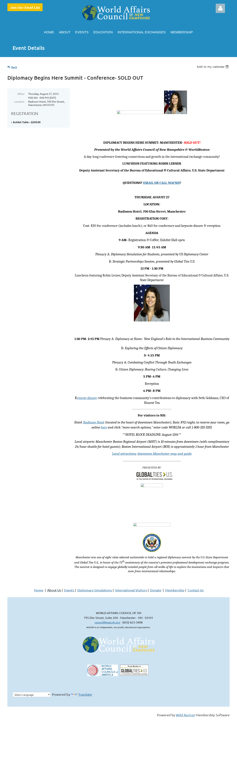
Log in (220, 8)
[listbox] (213, 66)
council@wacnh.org (107, 622)
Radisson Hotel (93, 422)
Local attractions (124, 454)
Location (19, 101)
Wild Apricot (185, 715)
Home (38, 590)
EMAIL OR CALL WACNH (161, 183)
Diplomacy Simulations (94, 590)
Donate (155, 590)
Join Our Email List (25, 7)
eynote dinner (87, 398)
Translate (85, 694)
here (104, 427)
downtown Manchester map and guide (164, 454)
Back (14, 67)
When (21, 93)
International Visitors (131, 590)
